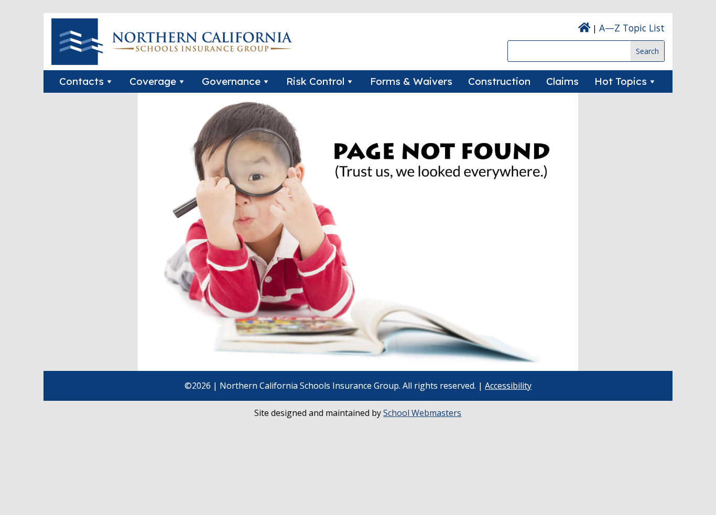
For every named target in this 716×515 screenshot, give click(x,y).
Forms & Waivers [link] (411, 81)
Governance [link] (231, 81)
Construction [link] (499, 81)
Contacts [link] (81, 81)
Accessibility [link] (508, 385)
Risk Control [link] (315, 81)
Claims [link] (562, 81)
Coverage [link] (152, 81)
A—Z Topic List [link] (632, 27)
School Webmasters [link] (422, 413)
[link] (171, 62)
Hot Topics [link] (620, 81)
